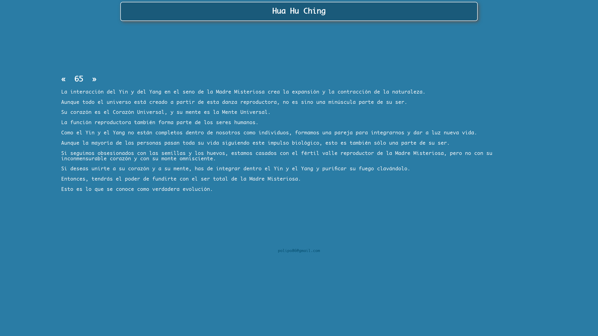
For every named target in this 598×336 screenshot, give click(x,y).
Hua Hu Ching (299, 11)
